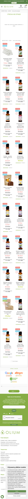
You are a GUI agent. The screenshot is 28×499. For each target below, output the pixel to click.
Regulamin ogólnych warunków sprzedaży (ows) (10, 453)
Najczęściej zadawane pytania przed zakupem (10, 443)
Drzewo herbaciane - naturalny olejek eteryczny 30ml (20, 94)
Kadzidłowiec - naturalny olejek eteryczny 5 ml (20, 157)
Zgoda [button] (16, 491)
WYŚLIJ (14, 410)
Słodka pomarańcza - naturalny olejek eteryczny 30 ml (7, 346)
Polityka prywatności (5, 479)
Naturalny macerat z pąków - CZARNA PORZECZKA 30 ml (20, 252)
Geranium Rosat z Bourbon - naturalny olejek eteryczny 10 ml (20, 125)
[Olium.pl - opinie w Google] (9, 374)
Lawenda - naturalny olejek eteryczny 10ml (20, 220)
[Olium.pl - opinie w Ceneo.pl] (14, 380)
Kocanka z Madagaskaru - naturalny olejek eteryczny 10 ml (7, 220)
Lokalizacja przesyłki (5, 459)
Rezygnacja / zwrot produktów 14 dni (8, 442)
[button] (21, 6)
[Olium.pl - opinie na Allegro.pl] (19, 374)
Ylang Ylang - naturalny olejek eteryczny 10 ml (20, 345)
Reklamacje (3, 470)
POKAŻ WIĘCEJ (14, 424)
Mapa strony (3, 480)
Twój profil (3, 452)
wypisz (12, 413)
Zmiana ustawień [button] (16, 495)
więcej (13, 391)
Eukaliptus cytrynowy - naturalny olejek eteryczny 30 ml (7, 125)
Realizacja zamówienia (5, 457)
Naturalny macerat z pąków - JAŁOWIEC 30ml (7, 284)
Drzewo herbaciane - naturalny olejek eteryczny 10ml (7, 94)
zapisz (6, 413)
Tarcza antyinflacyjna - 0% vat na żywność (9, 445)
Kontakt (2, 467)
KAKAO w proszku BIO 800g (8, 188)
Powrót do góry (15, 361)
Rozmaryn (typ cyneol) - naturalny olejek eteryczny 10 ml (20, 313)
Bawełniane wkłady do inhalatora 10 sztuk (7, 60)
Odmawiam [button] (16, 493)
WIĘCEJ (13, 2)
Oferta (2, 482)
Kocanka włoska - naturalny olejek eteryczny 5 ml (20, 189)
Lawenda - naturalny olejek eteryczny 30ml (7, 252)
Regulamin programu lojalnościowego (8, 460)
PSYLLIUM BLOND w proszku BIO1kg (8, 313)
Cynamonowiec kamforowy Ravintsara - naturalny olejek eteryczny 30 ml (20, 61)
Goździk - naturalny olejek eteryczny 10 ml (7, 157)
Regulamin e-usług (4, 455)
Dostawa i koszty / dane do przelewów (9, 440)
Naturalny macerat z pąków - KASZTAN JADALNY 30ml (20, 284)
